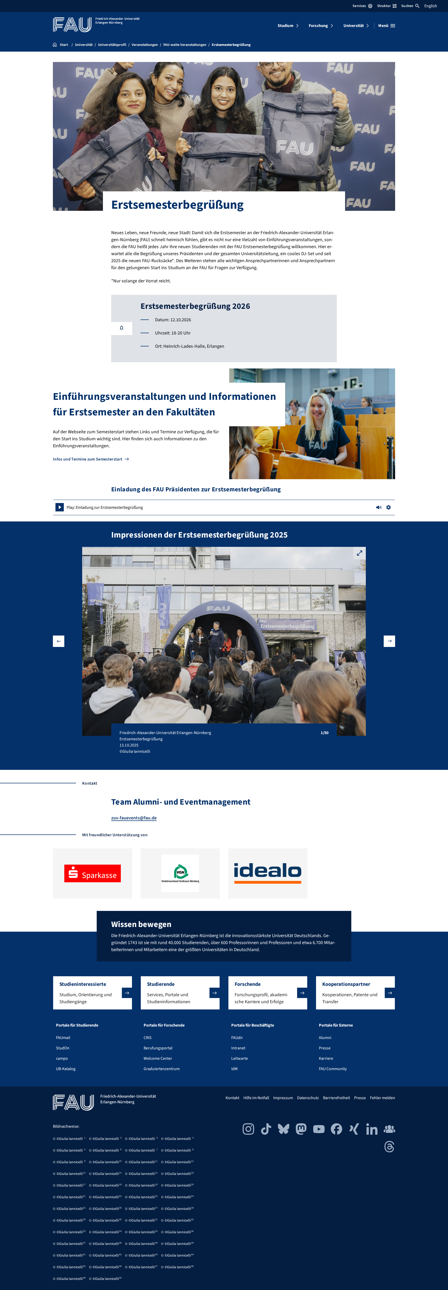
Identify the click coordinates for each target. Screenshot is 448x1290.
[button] (59, 507)
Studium (285, 26)
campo (62, 1058)
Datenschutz (308, 1098)
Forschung (318, 26)
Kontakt (232, 1098)
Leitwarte (239, 1058)
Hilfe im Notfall (256, 1098)
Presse (325, 1048)
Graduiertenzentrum (162, 1069)
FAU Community (333, 1069)
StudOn (62, 1048)
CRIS (148, 1038)
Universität (354, 26)
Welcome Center (158, 1058)
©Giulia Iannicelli (70, 1138)
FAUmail (63, 1038)
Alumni (325, 1038)
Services (359, 6)
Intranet (238, 1048)
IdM (234, 1069)
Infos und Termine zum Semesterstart (87, 459)
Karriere (326, 1058)
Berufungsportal (158, 1048)
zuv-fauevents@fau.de (134, 818)
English (430, 6)
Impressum (283, 1098)
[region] (224, 507)
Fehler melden (382, 1098)
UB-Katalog (65, 1069)
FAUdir (237, 1038)
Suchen (407, 6)
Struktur (384, 6)
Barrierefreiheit (336, 1098)
